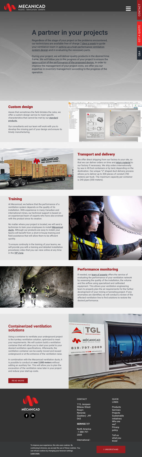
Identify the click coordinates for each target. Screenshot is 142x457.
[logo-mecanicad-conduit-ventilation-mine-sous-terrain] (31, 396)
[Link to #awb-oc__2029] (128, 8)
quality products (79, 56)
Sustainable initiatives (118, 417)
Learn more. (35, 453)
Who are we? (116, 423)
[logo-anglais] (24, 4)
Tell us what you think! (116, 438)
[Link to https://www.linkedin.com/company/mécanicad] (32, 415)
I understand (110, 449)
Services (116, 410)
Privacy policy (115, 429)
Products (116, 407)
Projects (116, 413)
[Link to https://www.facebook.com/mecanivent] (26, 415)
